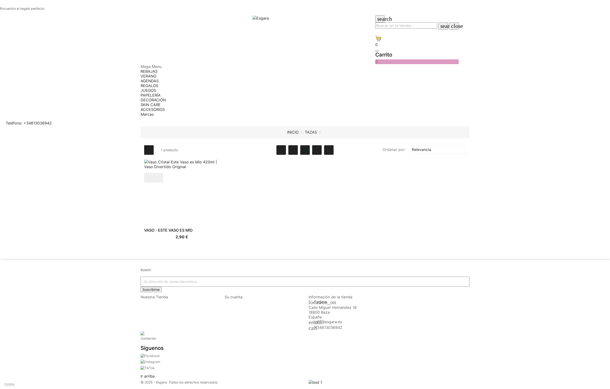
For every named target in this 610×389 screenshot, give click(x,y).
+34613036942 (328, 327)
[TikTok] (148, 367)
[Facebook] (150, 355)
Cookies (9, 384)
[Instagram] (150, 361)
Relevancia (437, 149)
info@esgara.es (328, 321)
